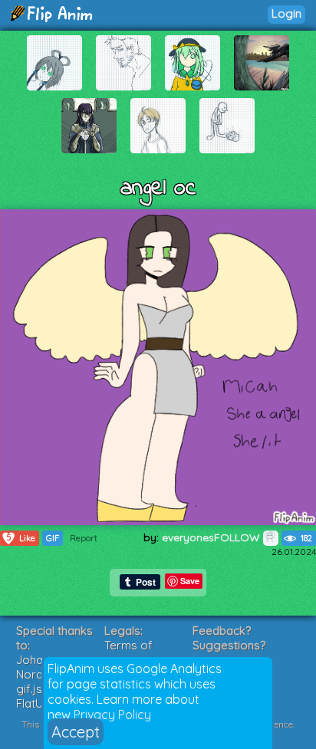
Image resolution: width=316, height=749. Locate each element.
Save (189, 580)
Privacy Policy (112, 714)
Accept (75, 731)
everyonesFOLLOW (212, 537)
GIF (52, 538)
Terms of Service (128, 652)
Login (286, 13)
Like (21, 538)
